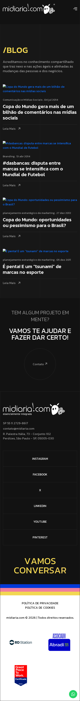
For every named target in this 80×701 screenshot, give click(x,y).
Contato (38, 364)
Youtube (40, 521)
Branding (9, 156)
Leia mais (9, 129)
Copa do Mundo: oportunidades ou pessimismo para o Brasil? (37, 223)
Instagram (40, 458)
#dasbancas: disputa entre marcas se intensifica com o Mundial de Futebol (33, 169)
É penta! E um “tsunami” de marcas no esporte (32, 269)
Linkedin (40, 506)
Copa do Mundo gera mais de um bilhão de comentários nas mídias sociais (40, 112)
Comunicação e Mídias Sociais (22, 99)
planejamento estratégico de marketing (29, 213)
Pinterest (40, 537)
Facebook (40, 474)
